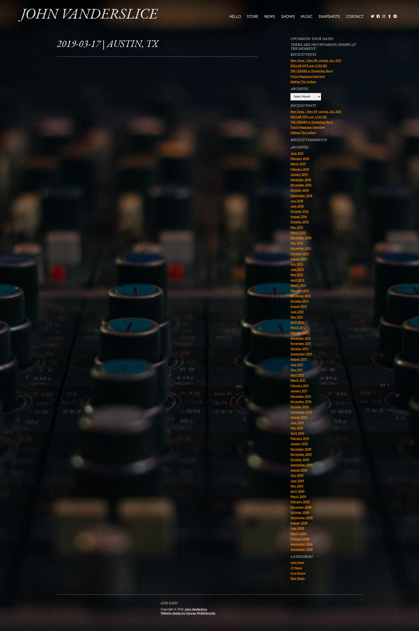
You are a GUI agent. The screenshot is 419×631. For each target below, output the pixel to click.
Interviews (297, 562)
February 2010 (299, 438)
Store (252, 16)
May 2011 (296, 370)
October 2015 (299, 222)
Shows (288, 16)
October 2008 (299, 512)
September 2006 (301, 544)
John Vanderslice (89, 15)
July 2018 (296, 201)
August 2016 (298, 217)
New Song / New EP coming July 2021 (315, 60)
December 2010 (300, 396)
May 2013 (296, 275)
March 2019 (298, 164)
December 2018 (300, 180)
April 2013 (297, 280)
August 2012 (298, 306)
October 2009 (299, 460)
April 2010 (297, 433)
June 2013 (297, 269)
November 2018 (300, 185)
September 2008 (301, 518)
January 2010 (299, 444)
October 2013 (299, 254)
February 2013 (299, 291)
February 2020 (299, 158)
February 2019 (299, 169)
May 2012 (296, 317)
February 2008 (300, 539)
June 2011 (296, 365)
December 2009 (300, 449)
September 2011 (301, 354)
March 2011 (298, 380)
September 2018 (301, 196)
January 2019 (299, 174)
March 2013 (298, 285)
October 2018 (299, 190)
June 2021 (297, 153)
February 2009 (300, 502)
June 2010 (297, 423)
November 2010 (300, 401)
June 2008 (297, 528)
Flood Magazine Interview (307, 76)
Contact (354, 16)
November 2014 (300, 238)
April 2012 (297, 322)
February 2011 (299, 386)
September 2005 (301, 549)
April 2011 (297, 375)
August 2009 (298, 470)
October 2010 (299, 407)
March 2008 (298, 534)
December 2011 (300, 338)
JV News (296, 568)
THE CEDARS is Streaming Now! (311, 71)
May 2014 (296, 243)
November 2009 (301, 454)
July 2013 (296, 264)
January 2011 (298, 391)
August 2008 (298, 523)
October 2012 (299, 301)
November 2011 (300, 343)
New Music (297, 578)
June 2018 (297, 206)
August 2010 (298, 417)
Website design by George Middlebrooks (188, 613)
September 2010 (301, 412)
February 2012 (299, 333)
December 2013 (300, 248)
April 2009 (297, 491)
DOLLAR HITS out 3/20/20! (308, 66)
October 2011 (299, 349)
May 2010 (296, 428)
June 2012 (297, 312)
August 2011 (298, 359)
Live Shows (298, 573)
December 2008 (300, 507)
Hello (235, 16)
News (269, 16)
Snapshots (329, 16)
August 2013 (298, 259)
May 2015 (296, 227)
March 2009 (298, 496)
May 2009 (297, 486)
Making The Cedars (303, 82)
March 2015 (298, 232)
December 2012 (300, 296)
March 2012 (298, 327)
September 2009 (301, 465)
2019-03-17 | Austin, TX (107, 44)
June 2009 (297, 481)
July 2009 (297, 475)
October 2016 (299, 211)
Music (307, 16)
